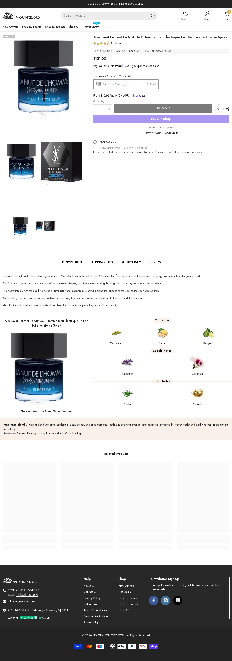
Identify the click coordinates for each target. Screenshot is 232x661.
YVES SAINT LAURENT (114, 51)
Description (72, 262)
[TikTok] (177, 600)
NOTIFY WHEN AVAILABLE (161, 133)
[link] (29, 541)
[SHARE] (226, 109)
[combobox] (105, 16)
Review (155, 262)
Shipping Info (102, 262)
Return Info (131, 262)
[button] (101, 43)
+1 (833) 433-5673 (27, 595)
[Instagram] (165, 600)
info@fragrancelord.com (22, 601)
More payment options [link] (161, 127)
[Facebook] (153, 600)
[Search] (109, 16)
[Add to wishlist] (219, 108)
